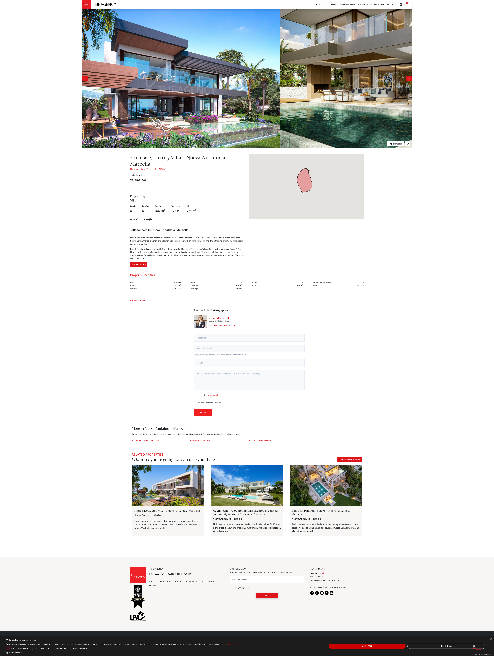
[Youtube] (322, 593)
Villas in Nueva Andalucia (260, 440)
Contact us (377, 4)
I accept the (208, 395)
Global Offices (192, 582)
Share (132, 219)
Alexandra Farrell (219, 318)
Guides (152, 585)
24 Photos (397, 143)
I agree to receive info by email (210, 402)
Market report (164, 582)
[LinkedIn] (331, 593)
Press (152, 582)
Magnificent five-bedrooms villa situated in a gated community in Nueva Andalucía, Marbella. (245, 512)
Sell (325, 4)
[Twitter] (327, 593)
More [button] (390, 4)
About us (363, 4)
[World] (401, 4)
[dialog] (247, 646)
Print (146, 219)
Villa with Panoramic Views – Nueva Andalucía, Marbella (321, 512)
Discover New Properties (349, 459)
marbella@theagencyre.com (324, 580)
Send (203, 412)
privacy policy (214, 395)
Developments (347, 4)
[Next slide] (409, 78)
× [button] (491, 639)
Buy (318, 4)
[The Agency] (138, 575)
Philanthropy (208, 582)
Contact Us (315, 573)
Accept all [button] (367, 646)
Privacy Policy (233, 644)
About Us (188, 574)
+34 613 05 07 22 (317, 576)
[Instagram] (312, 593)
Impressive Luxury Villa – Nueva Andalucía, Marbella (167, 510)
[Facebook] (317, 593)
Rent (333, 4)
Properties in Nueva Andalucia (145, 440)
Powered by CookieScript (482, 655)
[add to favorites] (407, 143)
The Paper (178, 582)
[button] (122, 652)
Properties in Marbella (200, 440)
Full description (139, 264)
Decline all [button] (446, 646)
